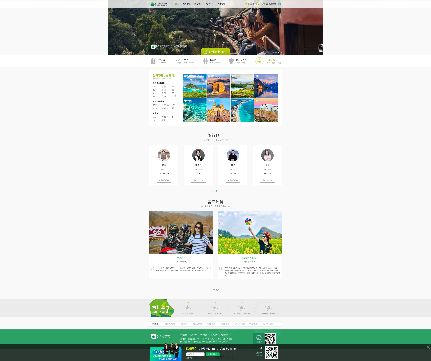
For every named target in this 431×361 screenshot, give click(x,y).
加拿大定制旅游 (197, 324)
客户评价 (209, 4)
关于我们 (183, 335)
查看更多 (215, 290)
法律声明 (189, 358)
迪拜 (173, 108)
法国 (154, 90)
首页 (177, 4)
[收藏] (280, 3)
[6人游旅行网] (159, 4)
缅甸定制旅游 (253, 324)
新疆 (163, 120)
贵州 (154, 120)
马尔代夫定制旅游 (170, 324)
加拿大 (164, 96)
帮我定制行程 (215, 51)
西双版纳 (165, 117)
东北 (154, 117)
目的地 (197, 4)
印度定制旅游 (225, 324)
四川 (173, 117)
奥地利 (164, 93)
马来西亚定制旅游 (240, 324)
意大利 (164, 90)
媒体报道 (214, 335)
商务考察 (221, 4)
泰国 (173, 87)
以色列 (174, 105)
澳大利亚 (165, 108)
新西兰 (155, 105)
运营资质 (224, 335)
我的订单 (251, 4)
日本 (154, 87)
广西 (173, 120)
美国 (154, 96)
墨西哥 (174, 96)
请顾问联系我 (212, 354)
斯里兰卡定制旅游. (268, 324)
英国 (173, 90)
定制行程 (186, 4)
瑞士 (154, 93)
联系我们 (204, 335)
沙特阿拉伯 (165, 105)
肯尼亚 (155, 108)
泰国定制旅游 (183, 324)
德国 (173, 93)
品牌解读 (193, 335)
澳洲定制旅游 (211, 324)
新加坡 (164, 87)
